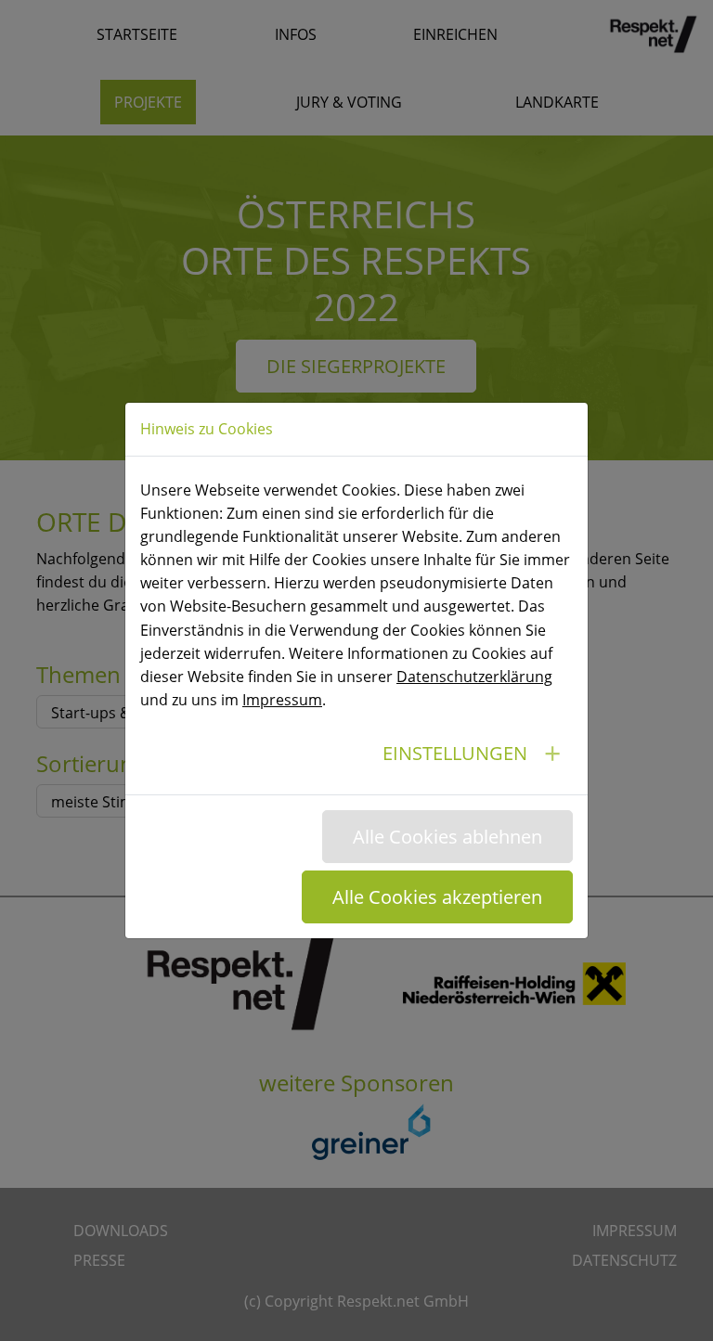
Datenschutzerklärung (474, 676)
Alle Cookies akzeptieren (437, 896)
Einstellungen (454, 753)
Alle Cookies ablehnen (447, 836)
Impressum (282, 700)
